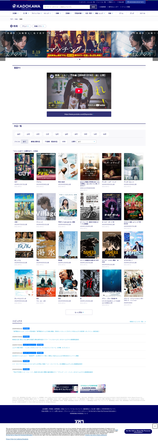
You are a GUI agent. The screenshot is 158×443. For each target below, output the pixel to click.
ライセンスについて (76, 409)
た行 (47, 134)
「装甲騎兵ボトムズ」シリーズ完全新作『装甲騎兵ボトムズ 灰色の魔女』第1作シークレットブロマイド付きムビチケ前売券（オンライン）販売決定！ (56, 331)
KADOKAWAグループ (108, 409)
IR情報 (51, 409)
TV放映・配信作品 (51, 141)
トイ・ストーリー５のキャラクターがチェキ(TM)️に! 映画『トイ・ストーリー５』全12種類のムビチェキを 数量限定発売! (47, 364)
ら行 (95, 134)
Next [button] (155, 46)
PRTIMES (26, 328)
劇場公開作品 (35, 141)
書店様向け (86, 409)
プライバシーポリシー (70, 411)
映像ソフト (38, 26)
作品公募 (121, 2)
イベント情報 (126, 7)
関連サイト (112, 2)
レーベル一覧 (102, 2)
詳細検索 (103, 7)
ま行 (76, 134)
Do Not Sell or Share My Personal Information (102, 411)
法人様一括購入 (95, 409)
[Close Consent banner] (155, 426)
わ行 (104, 134)
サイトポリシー (82, 411)
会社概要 (45, 409)
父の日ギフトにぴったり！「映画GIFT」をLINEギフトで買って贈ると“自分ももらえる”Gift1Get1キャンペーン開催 (45, 356)
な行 (57, 134)
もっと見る (78, 312)
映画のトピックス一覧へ (137, 321)
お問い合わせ (58, 411)
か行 (28, 134)
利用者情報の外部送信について (79, 413)
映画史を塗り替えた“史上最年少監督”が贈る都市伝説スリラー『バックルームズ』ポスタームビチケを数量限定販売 (45, 339)
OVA (63, 141)
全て (24, 141)
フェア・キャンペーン (29, 344)
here (116, 430)
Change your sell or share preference (96, 435)
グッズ (132, 13)
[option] (79, 44)
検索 (93, 7)
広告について (65, 409)
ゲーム (121, 13)
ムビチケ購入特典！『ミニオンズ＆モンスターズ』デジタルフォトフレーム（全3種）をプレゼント (41, 347)
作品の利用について (47, 411)
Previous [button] (2, 46)
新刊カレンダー (114, 7)
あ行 (18, 134)
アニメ (24, 26)
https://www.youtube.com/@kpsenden (78, 114)
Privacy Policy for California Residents (17, 439)
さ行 (37, 134)
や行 (85, 134)
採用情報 (57, 409)
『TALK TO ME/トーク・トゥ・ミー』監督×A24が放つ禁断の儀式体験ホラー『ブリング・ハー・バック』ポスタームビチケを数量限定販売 (52, 372)
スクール (142, 13)
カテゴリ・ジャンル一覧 (88, 2)
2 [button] (80, 59)
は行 (66, 134)
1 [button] (78, 59)
